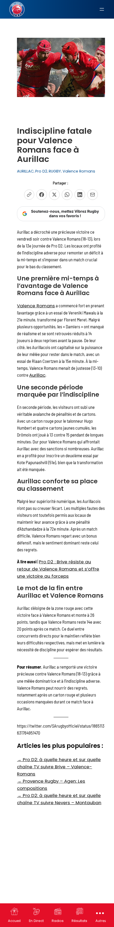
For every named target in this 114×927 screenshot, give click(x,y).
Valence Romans (79, 171)
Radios (58, 920)
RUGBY (55, 171)
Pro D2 (41, 171)
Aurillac (37, 375)
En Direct (36, 920)
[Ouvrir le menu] (102, 9)
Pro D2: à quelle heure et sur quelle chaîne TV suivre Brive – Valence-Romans (59, 766)
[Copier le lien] (29, 195)
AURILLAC (25, 171)
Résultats (79, 920)
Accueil (14, 920)
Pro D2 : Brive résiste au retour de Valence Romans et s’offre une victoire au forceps (58, 569)
